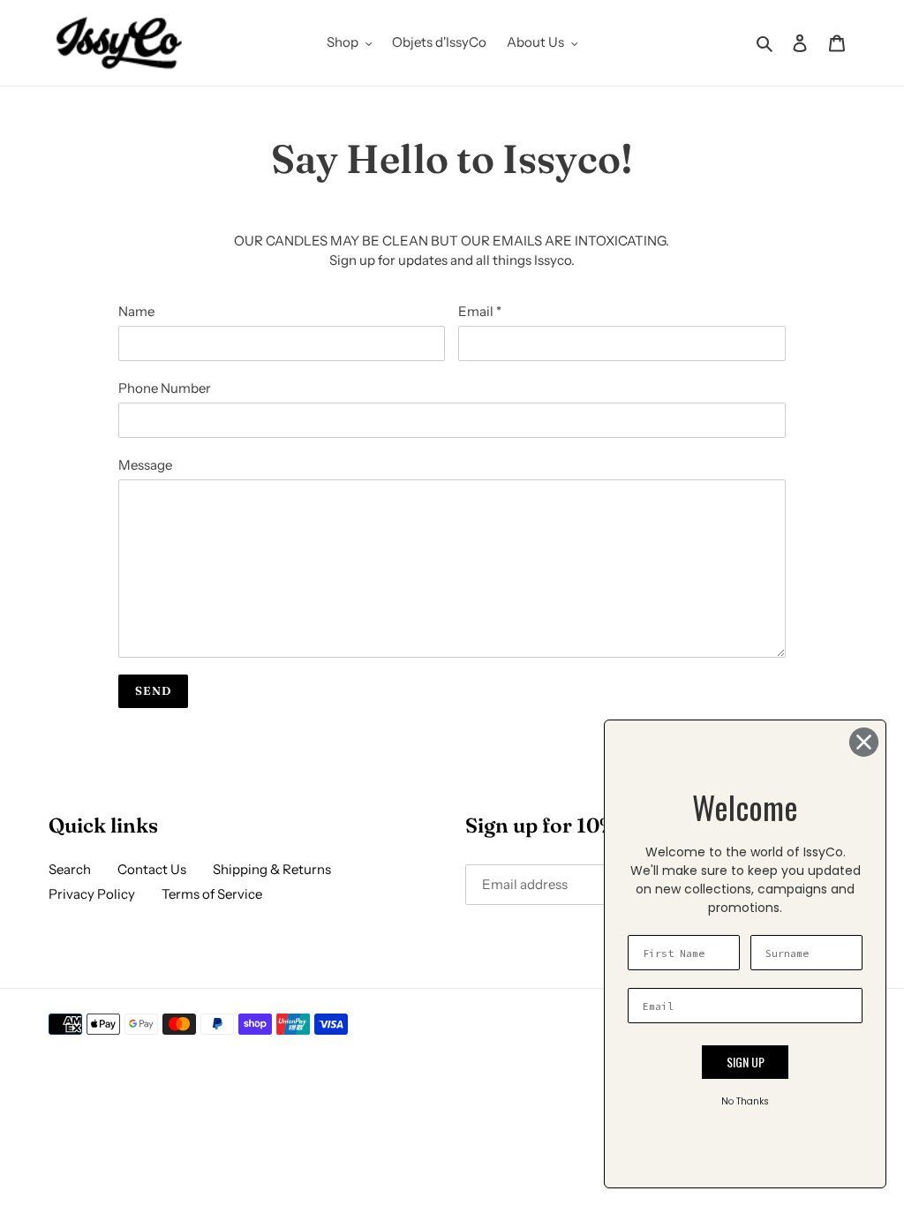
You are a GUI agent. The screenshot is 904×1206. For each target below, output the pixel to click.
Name (136, 311)
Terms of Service (212, 894)
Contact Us (151, 869)
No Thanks (745, 1101)
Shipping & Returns (272, 869)
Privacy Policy (92, 894)
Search (70, 869)
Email (479, 311)
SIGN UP (746, 1061)
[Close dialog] (863, 742)
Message (145, 464)
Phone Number (164, 388)
